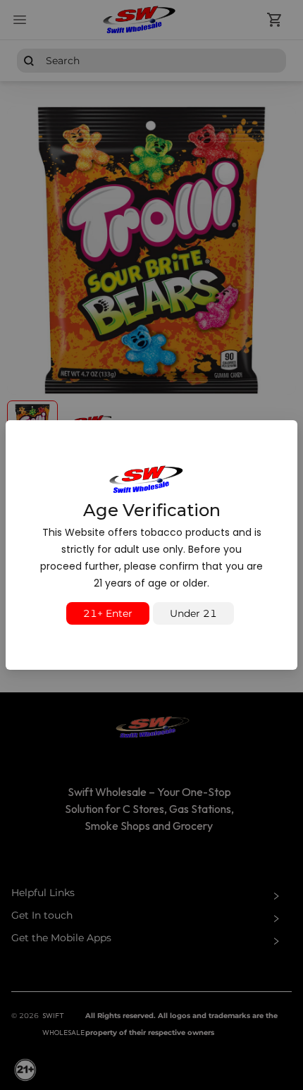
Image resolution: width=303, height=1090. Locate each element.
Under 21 (193, 613)
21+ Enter (107, 613)
